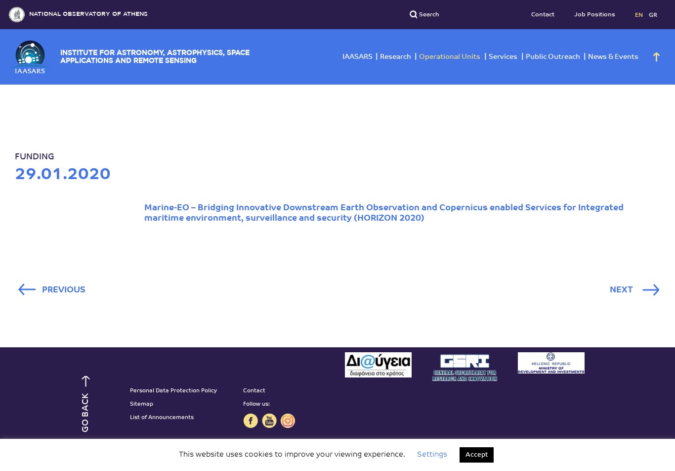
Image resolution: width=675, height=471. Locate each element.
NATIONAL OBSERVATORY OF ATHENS (88, 14)
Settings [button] (432, 455)
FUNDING (34, 157)
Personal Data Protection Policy (173, 391)
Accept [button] (476, 455)
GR (653, 15)
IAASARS (357, 57)
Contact (542, 15)
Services (503, 57)
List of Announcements (162, 418)
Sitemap (141, 404)
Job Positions (594, 15)
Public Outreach (553, 57)
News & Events (613, 57)
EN (639, 15)
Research (395, 57)
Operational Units (449, 57)
